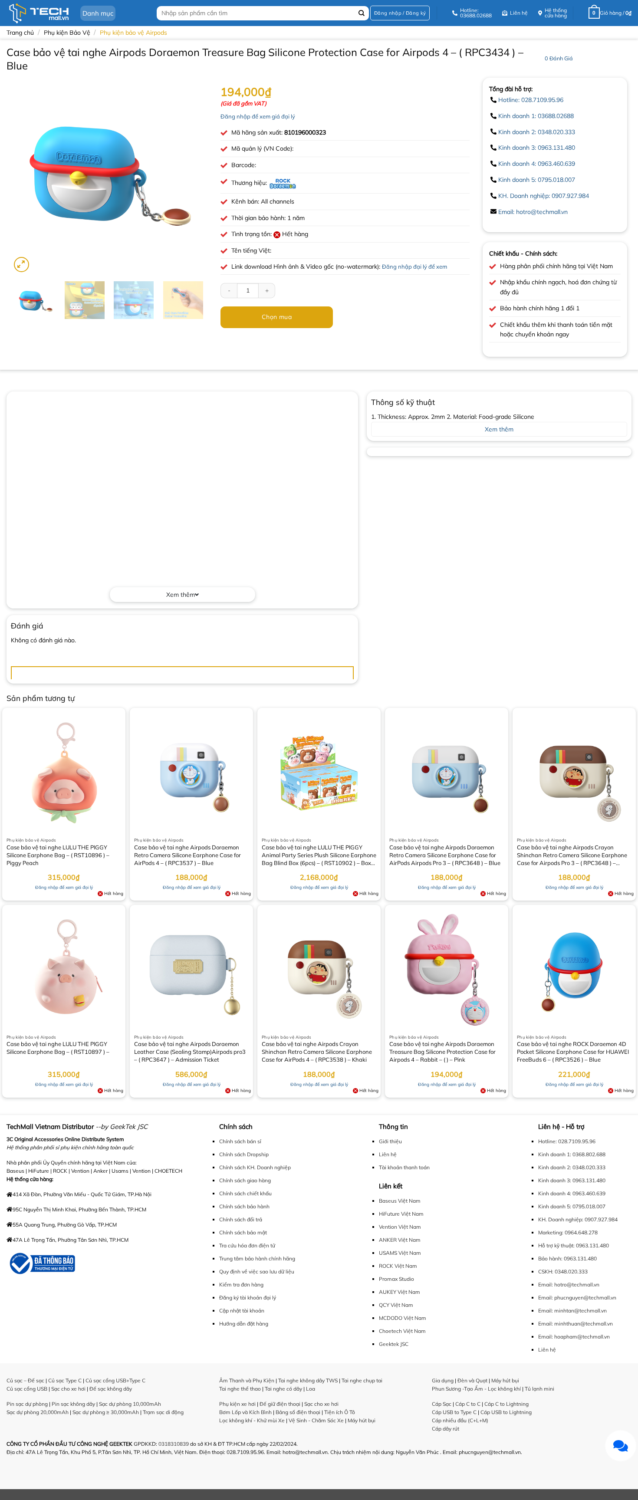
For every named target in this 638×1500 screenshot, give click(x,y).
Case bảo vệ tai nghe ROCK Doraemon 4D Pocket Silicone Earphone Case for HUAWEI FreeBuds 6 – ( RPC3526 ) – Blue (573, 1051)
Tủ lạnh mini (539, 1388)
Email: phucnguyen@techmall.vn (577, 1297)
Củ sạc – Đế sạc (25, 1380)
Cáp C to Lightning (506, 1404)
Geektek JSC (393, 1344)
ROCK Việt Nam (398, 1266)
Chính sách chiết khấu (245, 1193)
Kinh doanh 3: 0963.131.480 (536, 147)
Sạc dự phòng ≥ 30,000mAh (105, 1412)
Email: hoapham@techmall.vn (574, 1336)
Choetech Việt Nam (402, 1331)
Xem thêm (180, 595)
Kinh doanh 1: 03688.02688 (536, 116)
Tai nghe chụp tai (362, 1380)
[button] (400, 13)
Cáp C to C (467, 1404)
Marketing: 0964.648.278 (568, 1232)
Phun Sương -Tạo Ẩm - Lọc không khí (476, 1388)
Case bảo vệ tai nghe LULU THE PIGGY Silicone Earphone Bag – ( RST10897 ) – (58, 1047)
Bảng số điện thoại (298, 1412)
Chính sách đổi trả (240, 1219)
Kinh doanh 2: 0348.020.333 (536, 132)
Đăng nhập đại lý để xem (414, 266)
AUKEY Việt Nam (399, 1292)
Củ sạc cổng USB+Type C (115, 1380)
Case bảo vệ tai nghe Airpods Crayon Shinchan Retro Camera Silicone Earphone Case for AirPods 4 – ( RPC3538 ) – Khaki (317, 1051)
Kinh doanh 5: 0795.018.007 (536, 180)
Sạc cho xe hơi (68, 1388)
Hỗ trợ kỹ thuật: (556, 1245)
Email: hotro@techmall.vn (533, 212)
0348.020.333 (571, 1271)
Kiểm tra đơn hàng (241, 1284)
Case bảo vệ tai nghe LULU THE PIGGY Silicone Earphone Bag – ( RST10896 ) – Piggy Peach (58, 855)
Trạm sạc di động (163, 1412)
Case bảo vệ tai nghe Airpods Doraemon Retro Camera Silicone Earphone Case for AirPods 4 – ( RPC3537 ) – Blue (187, 855)
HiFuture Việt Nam (401, 1214)
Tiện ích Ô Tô (339, 1412)
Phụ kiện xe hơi (237, 1404)
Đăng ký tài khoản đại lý (247, 1297)
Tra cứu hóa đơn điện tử (247, 1245)
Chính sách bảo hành (244, 1206)
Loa (310, 1388)
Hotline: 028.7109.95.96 (530, 100)
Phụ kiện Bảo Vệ (67, 32)
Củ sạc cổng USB (27, 1388)
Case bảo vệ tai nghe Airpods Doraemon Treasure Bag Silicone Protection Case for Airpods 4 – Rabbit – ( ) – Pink (442, 1051)
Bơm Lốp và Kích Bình (245, 1412)
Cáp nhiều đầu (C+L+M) (460, 1420)
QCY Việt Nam (396, 1305)
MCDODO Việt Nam (402, 1318)
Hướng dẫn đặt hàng (243, 1323)
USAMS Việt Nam (400, 1253)
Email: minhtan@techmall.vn (572, 1310)
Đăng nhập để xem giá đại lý (257, 116)
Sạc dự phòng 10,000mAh (130, 1404)
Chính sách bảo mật (243, 1232)
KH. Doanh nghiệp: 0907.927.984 (543, 196)
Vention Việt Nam (400, 1227)
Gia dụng (443, 1380)
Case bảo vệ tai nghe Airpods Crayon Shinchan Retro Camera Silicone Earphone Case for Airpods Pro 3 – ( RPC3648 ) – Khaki (572, 856)
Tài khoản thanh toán (404, 1167)
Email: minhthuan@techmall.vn (575, 1323)
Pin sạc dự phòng (27, 1404)
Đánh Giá (559, 58)
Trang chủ (20, 32)
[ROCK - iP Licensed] (283, 183)
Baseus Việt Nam (400, 1200)
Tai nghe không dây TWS (308, 1380)
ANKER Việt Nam (400, 1240)
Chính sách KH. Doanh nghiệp (255, 1167)
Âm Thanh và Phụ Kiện (246, 1380)
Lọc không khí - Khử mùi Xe (252, 1420)
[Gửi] (361, 13)
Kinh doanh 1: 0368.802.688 (571, 1154)
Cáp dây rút (445, 1428)
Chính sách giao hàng (245, 1180)
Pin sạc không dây (73, 1404)
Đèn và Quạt (472, 1380)
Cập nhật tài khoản (241, 1310)
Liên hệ (388, 1154)
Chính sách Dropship (244, 1154)
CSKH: (545, 1271)
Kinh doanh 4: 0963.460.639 (536, 164)
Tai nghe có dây (283, 1388)
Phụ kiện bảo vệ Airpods (133, 32)
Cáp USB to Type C (454, 1412)
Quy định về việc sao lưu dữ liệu (256, 1271)
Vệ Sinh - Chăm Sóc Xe (316, 1420)
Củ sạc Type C (65, 1380)
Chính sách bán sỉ (240, 1141)
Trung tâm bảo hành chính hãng (257, 1258)
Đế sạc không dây (110, 1388)
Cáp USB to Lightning (506, 1412)
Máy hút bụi (361, 1420)
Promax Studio (396, 1279)
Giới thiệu (390, 1141)
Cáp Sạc (441, 1404)
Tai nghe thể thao (240, 1388)
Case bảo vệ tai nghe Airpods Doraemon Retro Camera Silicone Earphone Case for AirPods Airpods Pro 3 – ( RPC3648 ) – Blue (444, 855)
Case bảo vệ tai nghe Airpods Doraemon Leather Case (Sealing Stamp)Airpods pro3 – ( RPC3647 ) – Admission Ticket (190, 1051)
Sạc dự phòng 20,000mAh (38, 1412)
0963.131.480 (592, 1245)
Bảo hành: (550, 1258)
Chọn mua (277, 317)
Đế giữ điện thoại (280, 1404)
